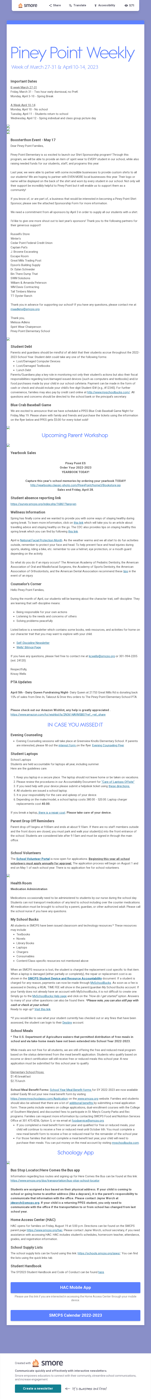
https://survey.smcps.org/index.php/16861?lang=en (43, 504)
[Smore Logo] (28, 5)
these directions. (119, 786)
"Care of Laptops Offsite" (117, 782)
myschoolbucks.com (125, 1143)
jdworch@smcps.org (25, 1203)
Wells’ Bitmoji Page (29, 647)
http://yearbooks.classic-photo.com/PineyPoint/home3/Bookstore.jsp (75, 485)
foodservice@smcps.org (88, 1120)
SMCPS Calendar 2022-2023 (75, 1315)
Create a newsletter (38, 1388)
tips (125, 571)
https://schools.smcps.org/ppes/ (99, 1253)
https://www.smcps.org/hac (45, 1230)
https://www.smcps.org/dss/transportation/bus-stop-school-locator (55, 1180)
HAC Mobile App (75, 1287)
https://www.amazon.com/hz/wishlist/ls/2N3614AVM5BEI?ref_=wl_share (58, 714)
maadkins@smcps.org (25, 309)
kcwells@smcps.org (102, 656)
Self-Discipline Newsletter (33, 643)
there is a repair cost (51, 812)
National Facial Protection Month (41, 540)
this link (78, 522)
